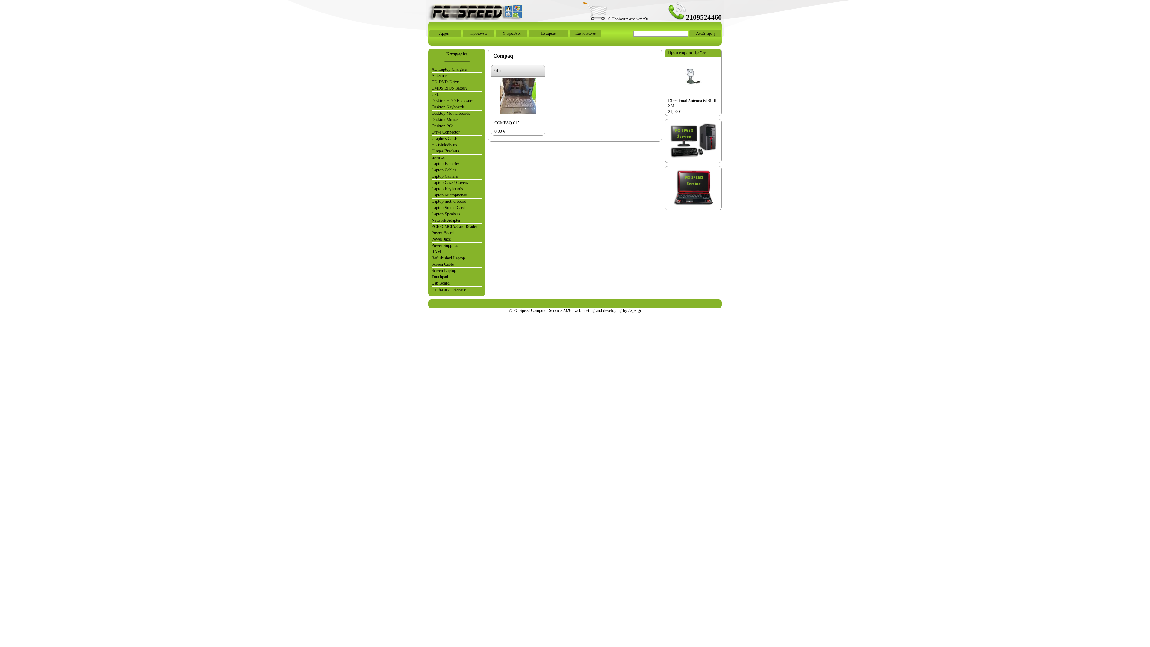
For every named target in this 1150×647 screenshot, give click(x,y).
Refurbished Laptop (448, 258)
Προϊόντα (478, 33)
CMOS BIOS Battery (449, 88)
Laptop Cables (444, 170)
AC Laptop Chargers (449, 69)
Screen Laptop (444, 270)
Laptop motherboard (449, 201)
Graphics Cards (444, 138)
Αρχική (445, 33)
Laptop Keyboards (447, 189)
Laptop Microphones (449, 195)
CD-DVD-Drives (446, 82)
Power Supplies (445, 245)
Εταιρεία (548, 33)
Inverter (438, 157)
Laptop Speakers (446, 214)
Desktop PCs (442, 126)
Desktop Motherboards (451, 113)
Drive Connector (446, 132)
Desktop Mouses (445, 119)
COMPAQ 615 (506, 123)
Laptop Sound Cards (449, 207)
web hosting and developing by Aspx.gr (607, 310)
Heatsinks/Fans (444, 145)
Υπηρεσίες (512, 33)
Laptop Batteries (445, 163)
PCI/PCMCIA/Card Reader (454, 226)
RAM (436, 252)
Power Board (443, 233)
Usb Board (441, 283)
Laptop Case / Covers (450, 182)
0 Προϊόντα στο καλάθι (627, 19)
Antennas (439, 75)
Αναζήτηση (705, 33)
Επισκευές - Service (449, 289)
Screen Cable (443, 264)
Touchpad (440, 277)
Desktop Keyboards (448, 107)
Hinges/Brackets (445, 151)
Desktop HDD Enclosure (452, 101)
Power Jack (441, 239)
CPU (436, 94)
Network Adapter (446, 220)
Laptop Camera (445, 176)
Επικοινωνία (585, 33)
